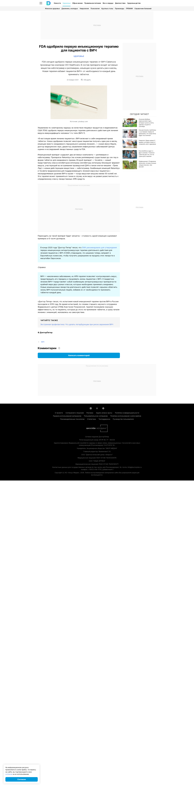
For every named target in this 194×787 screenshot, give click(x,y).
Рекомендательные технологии (72, 419)
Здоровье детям (134, 3)
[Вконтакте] (91, 408)
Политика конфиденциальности (127, 413)
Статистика (91, 419)
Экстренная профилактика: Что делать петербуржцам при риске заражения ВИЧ (76, 324)
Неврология (84, 8)
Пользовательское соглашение (96, 416)
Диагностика (120, 3)
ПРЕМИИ (129, 8)
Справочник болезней (142, 8)
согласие (8, 774)
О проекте (59, 413)
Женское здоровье (52, 8)
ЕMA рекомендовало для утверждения (99, 247)
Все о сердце (108, 3)
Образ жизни (77, 3)
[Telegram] (103, 408)
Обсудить (87, 80)
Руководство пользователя (123, 419)
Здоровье (67, 3)
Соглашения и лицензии (75, 413)
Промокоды (119, 8)
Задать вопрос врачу (104, 413)
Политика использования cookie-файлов (125, 416)
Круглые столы (107, 8)
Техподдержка (104, 419)
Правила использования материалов (67, 416)
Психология (95, 8)
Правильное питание (92, 3)
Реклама (89, 413)
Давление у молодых (70, 8)
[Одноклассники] (97, 408)
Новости (57, 3)
